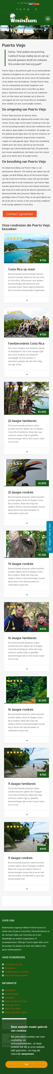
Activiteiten (10, 990)
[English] (34, 4)
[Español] (37, 4)
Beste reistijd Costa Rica (16, 1001)
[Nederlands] (30, 4)
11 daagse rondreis (20, 858)
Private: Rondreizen (19, 29)
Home (5, 29)
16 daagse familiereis (22, 638)
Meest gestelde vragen (16, 1012)
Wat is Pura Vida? (13, 1008)
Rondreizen (10, 968)
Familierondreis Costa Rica (26, 343)
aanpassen (27, 1054)
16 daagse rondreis (20, 709)
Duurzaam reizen (12, 1005)
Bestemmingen (12, 994)
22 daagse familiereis (22, 421)
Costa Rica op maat (21, 269)
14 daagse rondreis (20, 564)
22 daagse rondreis (20, 492)
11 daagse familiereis (22, 783)
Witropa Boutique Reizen (16, 975)
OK (26, 1064)
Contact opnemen (19, 214)
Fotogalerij (10, 997)
